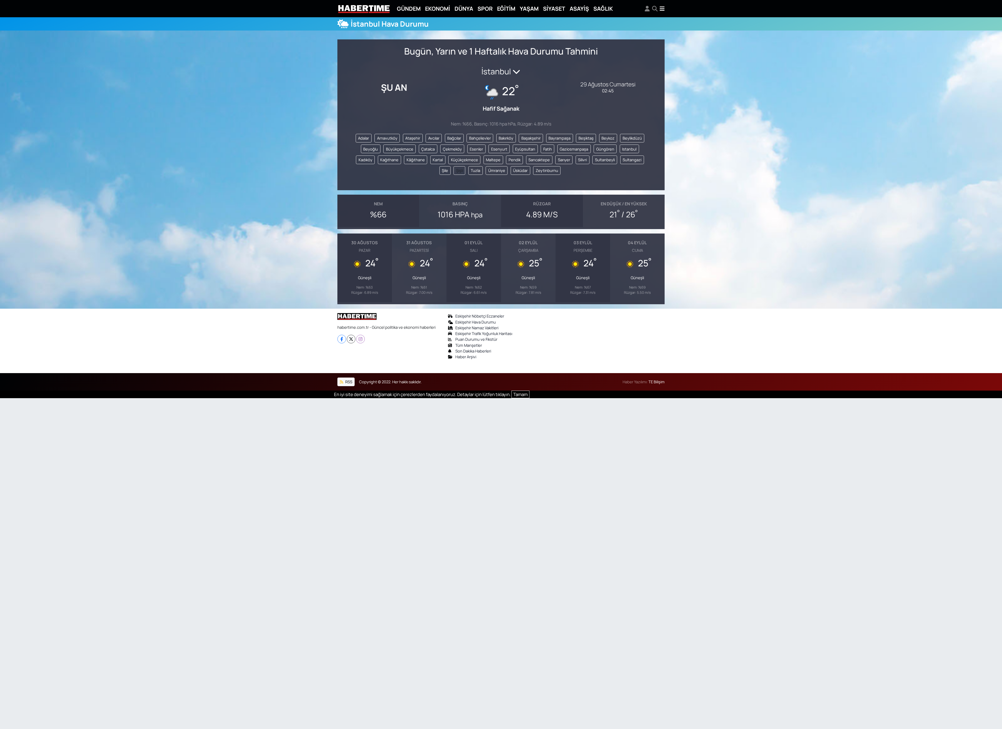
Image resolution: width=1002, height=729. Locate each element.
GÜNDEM (409, 8)
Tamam (520, 394)
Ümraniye (496, 170)
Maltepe (493, 159)
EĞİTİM (506, 8)
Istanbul (629, 149)
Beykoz (608, 138)
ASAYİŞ (579, 8)
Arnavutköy (387, 138)
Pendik (515, 159)
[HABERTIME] (363, 9)
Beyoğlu (370, 149)
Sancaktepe (539, 159)
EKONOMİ (437, 8)
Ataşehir (412, 138)
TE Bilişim (656, 381)
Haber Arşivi (465, 356)
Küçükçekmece (464, 159)
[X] (351, 339)
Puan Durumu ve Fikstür (476, 339)
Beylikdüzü (632, 138)
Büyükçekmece (399, 149)
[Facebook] (341, 339)
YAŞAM (529, 8)
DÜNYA (464, 8)
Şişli (459, 170)
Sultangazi (632, 159)
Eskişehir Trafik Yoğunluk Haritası (483, 333)
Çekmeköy (452, 149)
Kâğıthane (416, 159)
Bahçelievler (480, 138)
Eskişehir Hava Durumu (475, 322)
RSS (348, 381)
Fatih (547, 149)
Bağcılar (454, 138)
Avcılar (433, 138)
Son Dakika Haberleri (473, 351)
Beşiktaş (586, 138)
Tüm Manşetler (468, 345)
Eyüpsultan (525, 149)
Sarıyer (564, 159)
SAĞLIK (603, 8)
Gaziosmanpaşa (574, 149)
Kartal (438, 159)
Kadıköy (365, 159)
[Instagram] (360, 339)
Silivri (582, 159)
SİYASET (554, 8)
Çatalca (428, 149)
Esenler (476, 149)
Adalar (363, 138)
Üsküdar (520, 170)
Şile (445, 170)
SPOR (485, 8)
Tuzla (475, 170)
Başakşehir (531, 138)
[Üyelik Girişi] (647, 8)
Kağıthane (389, 159)
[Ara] (655, 8)
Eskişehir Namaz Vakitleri (476, 327)
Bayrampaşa (559, 138)
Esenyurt (499, 149)
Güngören (605, 149)
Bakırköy (506, 138)
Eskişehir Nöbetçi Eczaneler (479, 316)
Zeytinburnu (547, 170)
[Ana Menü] (662, 8)
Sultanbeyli (605, 159)
